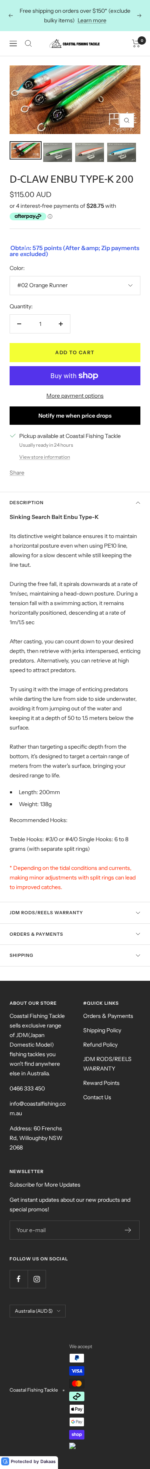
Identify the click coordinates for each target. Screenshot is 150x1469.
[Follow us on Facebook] (19, 1279)
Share (17, 472)
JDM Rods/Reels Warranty (46, 912)
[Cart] (136, 43)
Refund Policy (100, 1044)
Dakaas (48, 1461)
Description (27, 502)
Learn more (92, 20)
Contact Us (97, 1097)
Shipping (21, 955)
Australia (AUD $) (34, 1311)
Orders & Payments (36, 934)
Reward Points (101, 1082)
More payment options (75, 395)
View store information (44, 457)
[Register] (128, 1230)
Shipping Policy (102, 1030)
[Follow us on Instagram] (37, 1279)
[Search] (28, 43)
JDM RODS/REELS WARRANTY (107, 1063)
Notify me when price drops (75, 415)
